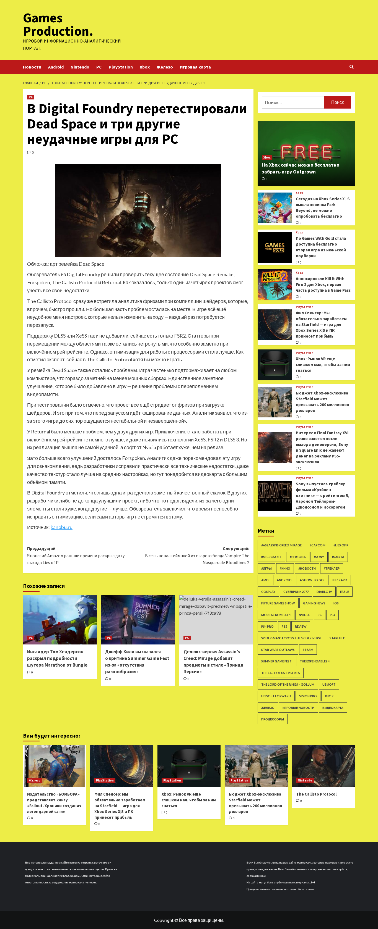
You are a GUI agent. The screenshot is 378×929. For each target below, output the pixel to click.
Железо (165, 67)
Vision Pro (308, 696)
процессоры (272, 719)
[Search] (351, 67)
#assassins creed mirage (281, 545)
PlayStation (121, 67)
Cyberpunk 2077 (296, 591)
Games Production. (58, 24)
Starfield (338, 638)
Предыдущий (76, 555)
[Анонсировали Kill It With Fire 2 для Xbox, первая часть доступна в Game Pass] (275, 284)
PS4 (332, 615)
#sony (319, 557)
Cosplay (268, 591)
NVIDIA (304, 615)
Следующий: (197, 555)
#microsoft (271, 557)
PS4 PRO (267, 626)
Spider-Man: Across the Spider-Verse (291, 638)
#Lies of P (340, 545)
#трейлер (332, 568)
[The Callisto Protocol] (323, 766)
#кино (285, 568)
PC (99, 67)
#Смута (338, 557)
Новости (32, 67)
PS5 (284, 626)
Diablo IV (324, 591)
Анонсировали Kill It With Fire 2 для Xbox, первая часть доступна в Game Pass (323, 284)
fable (344, 591)
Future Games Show (278, 603)
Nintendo (80, 67)
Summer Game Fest (276, 661)
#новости (307, 568)
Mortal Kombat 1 (276, 615)
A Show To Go (312, 580)
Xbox (145, 67)
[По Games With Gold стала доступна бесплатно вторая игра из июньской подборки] (275, 247)
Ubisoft (329, 684)
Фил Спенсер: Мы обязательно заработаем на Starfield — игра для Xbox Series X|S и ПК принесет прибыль (321, 324)
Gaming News (314, 603)
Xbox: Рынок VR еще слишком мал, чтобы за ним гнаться (323, 364)
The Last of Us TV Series (280, 673)
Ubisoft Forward (276, 696)
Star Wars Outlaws (278, 649)
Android (56, 67)
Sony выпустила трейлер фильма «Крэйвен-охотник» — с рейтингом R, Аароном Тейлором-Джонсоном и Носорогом (322, 495)
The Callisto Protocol (316, 794)
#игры (266, 568)
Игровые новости (298, 707)
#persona (298, 557)
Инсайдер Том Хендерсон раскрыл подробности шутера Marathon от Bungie (57, 658)
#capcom (317, 545)
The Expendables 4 (315, 661)
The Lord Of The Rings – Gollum (287, 684)
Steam (308, 649)
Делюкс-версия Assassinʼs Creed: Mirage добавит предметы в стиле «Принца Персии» (213, 661)
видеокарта (332, 707)
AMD (265, 580)
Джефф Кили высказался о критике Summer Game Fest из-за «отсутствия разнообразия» (137, 661)
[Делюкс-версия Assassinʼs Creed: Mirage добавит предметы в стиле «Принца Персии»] (216, 619)
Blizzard (339, 580)
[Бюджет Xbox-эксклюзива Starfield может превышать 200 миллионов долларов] (275, 402)
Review (301, 626)
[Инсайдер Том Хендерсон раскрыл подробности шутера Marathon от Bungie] (60, 619)
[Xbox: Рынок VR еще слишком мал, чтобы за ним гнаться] (275, 364)
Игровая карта (195, 67)
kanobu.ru (62, 527)
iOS (336, 603)
